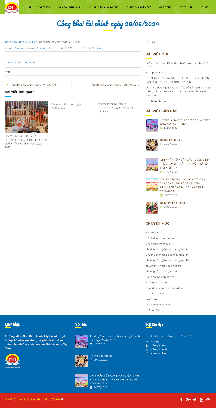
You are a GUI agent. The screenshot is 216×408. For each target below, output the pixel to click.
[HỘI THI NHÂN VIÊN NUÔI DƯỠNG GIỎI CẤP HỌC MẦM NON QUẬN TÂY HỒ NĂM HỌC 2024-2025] (26, 116)
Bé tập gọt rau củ (156, 72)
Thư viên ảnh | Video (139, 7)
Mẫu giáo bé (157, 345)
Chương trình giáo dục (103, 7)
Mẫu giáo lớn (158, 353)
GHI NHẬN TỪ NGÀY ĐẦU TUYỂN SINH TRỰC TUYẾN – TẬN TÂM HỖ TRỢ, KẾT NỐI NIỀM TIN (178, 80)
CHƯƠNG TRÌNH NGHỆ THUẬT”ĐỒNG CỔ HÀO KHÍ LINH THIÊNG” (118, 108)
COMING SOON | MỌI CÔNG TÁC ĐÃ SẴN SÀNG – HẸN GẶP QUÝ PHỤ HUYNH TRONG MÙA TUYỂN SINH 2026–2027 (178, 91)
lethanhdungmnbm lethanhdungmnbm (29, 48)
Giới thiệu (44, 7)
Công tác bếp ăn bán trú (160, 276)
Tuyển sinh (186, 7)
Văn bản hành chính (71, 7)
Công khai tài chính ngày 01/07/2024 (113, 85)
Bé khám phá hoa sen (159, 101)
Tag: (7, 71)
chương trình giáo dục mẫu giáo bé (167, 249)
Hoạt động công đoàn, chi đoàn (164, 287)
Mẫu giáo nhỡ (158, 349)
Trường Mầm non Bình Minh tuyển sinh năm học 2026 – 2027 (178, 65)
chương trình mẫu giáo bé (161, 271)
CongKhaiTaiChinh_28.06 (20, 62)
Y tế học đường (155, 310)
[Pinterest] (208, 400)
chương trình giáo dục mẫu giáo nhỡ (167, 260)
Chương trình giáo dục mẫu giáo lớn (167, 254)
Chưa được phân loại (158, 243)
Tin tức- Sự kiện (92, 48)
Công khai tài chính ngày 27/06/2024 (33, 85)
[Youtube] (201, 400)
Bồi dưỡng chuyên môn (160, 238)
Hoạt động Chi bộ (156, 282)
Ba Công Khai (154, 232)
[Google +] (188, 400)
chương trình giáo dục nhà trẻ (163, 265)
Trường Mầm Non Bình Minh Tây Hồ (37, 399)
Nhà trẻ (154, 341)
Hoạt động (165, 7)
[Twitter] (194, 400)
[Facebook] (181, 400)
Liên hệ (204, 7)
